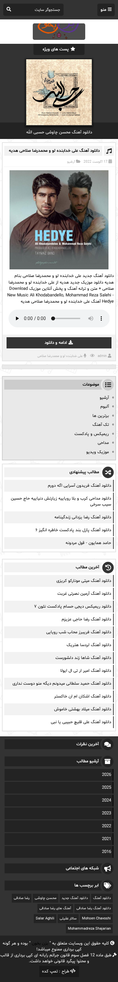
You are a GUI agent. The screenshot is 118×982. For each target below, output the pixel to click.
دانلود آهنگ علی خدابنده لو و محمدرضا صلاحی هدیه (54, 151)
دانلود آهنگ (102, 898)
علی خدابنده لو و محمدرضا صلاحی (60, 356)
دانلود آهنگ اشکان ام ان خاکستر (82, 696)
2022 (106, 826)
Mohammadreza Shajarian (89, 928)
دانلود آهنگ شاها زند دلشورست (83, 658)
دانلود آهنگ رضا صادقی (93, 908)
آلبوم (104, 407)
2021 (106, 839)
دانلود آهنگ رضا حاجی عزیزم (86, 619)
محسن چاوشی (45, 898)
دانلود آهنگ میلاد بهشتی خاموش (82, 709)
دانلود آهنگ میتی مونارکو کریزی (83, 581)
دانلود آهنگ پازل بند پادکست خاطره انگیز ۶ (73, 530)
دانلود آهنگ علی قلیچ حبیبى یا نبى (81, 722)
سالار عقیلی (68, 918)
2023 (106, 813)
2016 (106, 852)
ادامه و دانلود (56, 343)
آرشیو (71, 162)
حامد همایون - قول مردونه (88, 543)
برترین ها (100, 416)
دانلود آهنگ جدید (75, 898)
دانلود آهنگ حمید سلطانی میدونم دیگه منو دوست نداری (61, 684)
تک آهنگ (100, 425)
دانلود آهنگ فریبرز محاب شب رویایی (78, 632)
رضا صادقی (22, 898)
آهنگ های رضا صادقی (55, 908)
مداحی (103, 443)
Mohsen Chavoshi (96, 918)
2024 (106, 801)
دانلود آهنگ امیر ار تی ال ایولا (85, 671)
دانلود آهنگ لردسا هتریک (89, 645)
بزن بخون (40, 943)
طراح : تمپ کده (55, 971)
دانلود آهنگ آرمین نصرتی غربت (84, 594)
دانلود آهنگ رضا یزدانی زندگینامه (82, 517)
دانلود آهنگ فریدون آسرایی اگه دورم (79, 486)
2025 (106, 788)
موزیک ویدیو (97, 452)
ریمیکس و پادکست (91, 434)
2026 (106, 775)
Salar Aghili (45, 918)
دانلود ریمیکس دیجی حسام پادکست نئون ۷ (72, 607)
